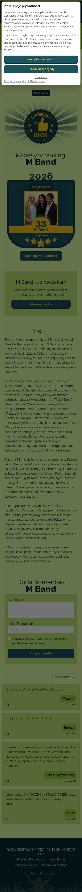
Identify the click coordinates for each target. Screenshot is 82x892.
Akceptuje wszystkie (41, 59)
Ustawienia (41, 77)
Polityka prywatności (15, 81)
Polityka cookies (36, 81)
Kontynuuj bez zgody (41, 69)
